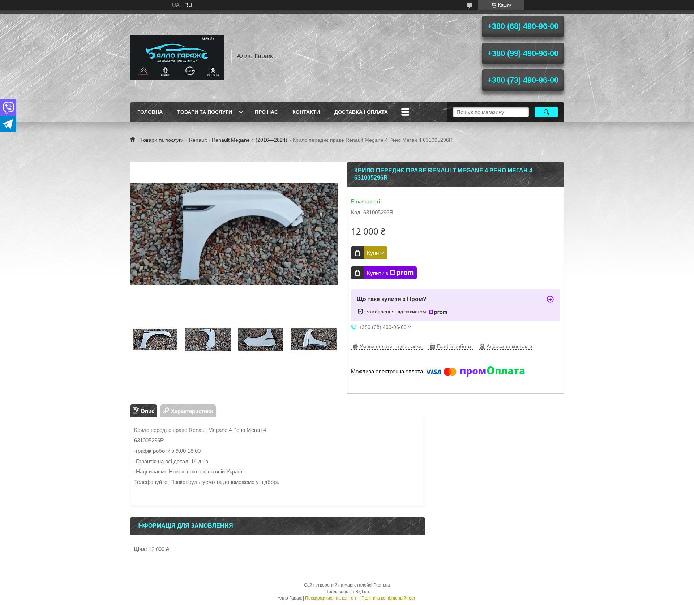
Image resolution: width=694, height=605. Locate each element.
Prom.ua (381, 585)
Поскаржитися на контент (331, 598)
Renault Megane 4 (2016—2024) (249, 140)
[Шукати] (546, 112)
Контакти (306, 112)
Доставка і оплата (361, 112)
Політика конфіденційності (389, 598)
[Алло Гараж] (177, 56)
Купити (375, 253)
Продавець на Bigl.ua (347, 591)
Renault (198, 140)
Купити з (377, 273)
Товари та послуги (204, 112)
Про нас (266, 112)
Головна (150, 112)
